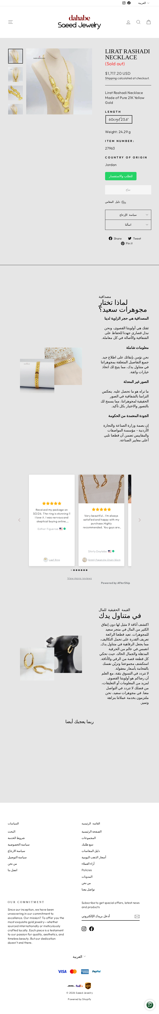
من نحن (12, 863)
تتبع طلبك (87, 844)
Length (113, 111)
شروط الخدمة (16, 838)
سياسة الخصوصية (19, 844)
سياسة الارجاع (16, 851)
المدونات (87, 876)
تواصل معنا (88, 889)
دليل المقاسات (91, 851)
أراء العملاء (88, 863)
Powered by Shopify (79, 999)
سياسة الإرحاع (128, 215)
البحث (11, 831)
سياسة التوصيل (17, 857)
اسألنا (128, 224)
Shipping (111, 78)
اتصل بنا (12, 870)
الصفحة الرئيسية (92, 831)
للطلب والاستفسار (120, 176)
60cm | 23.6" (119, 119)
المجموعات (89, 838)
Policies (87, 870)
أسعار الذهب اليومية (94, 857)
